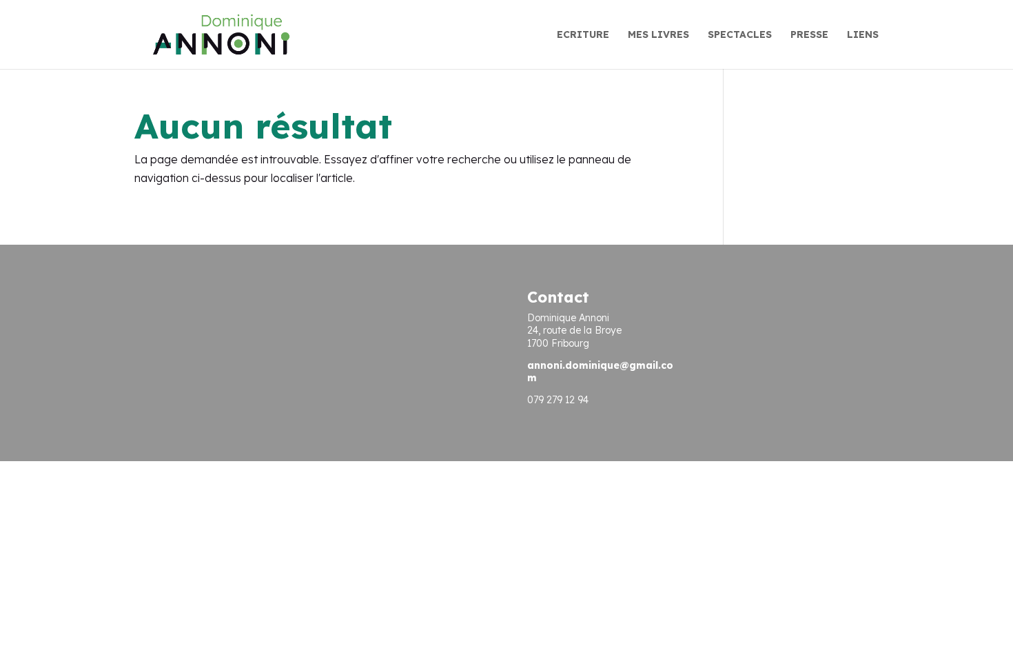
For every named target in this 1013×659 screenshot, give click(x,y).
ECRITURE (583, 35)
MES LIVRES (658, 35)
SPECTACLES (740, 35)
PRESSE (809, 35)
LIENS (863, 35)
